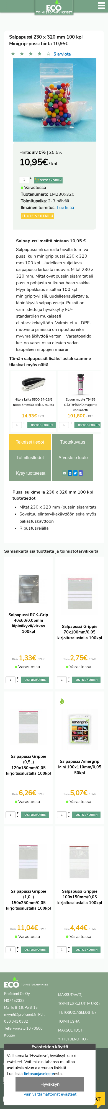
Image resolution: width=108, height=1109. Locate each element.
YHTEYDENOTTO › (73, 1039)
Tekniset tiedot (30, 442)
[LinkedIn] (70, 473)
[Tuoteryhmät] (7, 8)
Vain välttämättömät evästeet (50, 1094)
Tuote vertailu (37, 216)
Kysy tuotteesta (30, 473)
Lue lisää (65, 208)
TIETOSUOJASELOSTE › (77, 1012)
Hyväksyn (50, 1084)
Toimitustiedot (30, 457)
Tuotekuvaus (72, 442)
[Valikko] (101, 8)
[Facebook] (81, 473)
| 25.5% (47, 152)
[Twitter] (75, 473)
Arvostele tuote (73, 457)
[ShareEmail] (64, 473)
